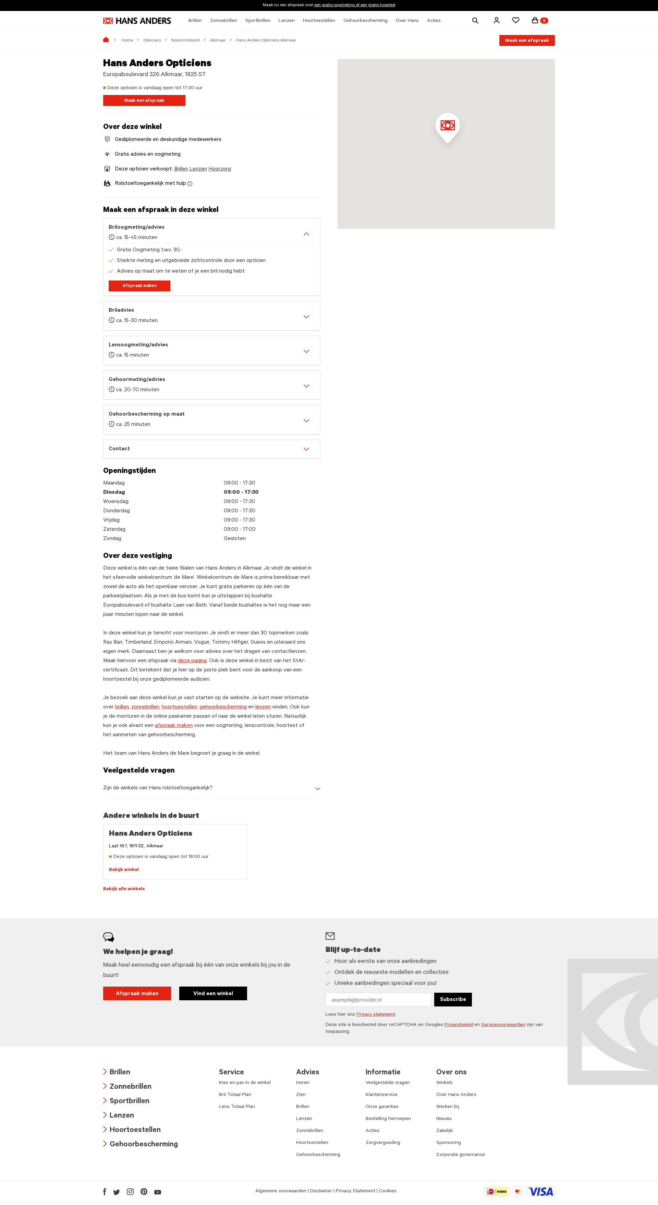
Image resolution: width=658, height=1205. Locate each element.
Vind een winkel (213, 994)
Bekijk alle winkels (124, 889)
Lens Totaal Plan (237, 1107)
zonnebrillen (145, 707)
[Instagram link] (130, 1191)
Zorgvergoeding (383, 1143)
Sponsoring (448, 1143)
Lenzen (198, 169)
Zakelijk (444, 1131)
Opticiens (152, 40)
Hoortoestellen (132, 1130)
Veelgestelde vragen (388, 1083)
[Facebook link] (104, 1191)
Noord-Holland (185, 40)
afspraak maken (174, 726)
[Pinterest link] (144, 1191)
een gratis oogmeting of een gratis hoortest (354, 5)
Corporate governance (460, 1155)
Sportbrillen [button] (257, 21)
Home (127, 40)
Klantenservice (382, 1095)
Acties (372, 1131)
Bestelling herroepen (388, 1119)
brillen (122, 707)
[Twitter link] (116, 1191)
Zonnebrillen (127, 1087)
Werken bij (447, 1107)
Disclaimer (321, 1191)
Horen (302, 1083)
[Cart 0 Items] (535, 20)
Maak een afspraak (527, 41)
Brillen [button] (195, 21)
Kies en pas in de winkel (245, 1083)
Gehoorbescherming (140, 1145)
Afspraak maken (140, 286)
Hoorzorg (219, 169)
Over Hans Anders (456, 1095)
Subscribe (453, 1000)
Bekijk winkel (124, 870)
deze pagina (192, 661)
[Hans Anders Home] (137, 20)
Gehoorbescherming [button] (365, 21)
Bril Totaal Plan (235, 1095)
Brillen (181, 169)
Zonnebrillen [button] (223, 21)
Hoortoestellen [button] (319, 21)
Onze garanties (382, 1107)
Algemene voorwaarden (280, 1191)
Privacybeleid (458, 1025)
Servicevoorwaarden (503, 1025)
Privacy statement (375, 1015)
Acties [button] (434, 21)
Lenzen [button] (287, 21)
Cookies (388, 1191)
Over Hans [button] (407, 21)
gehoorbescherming (223, 707)
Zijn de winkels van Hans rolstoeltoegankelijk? (157, 788)
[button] (496, 20)
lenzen (263, 707)
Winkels (444, 1083)
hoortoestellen (179, 707)
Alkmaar (218, 40)
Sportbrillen (126, 1102)
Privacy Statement (355, 1191)
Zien (301, 1095)
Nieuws (444, 1119)
